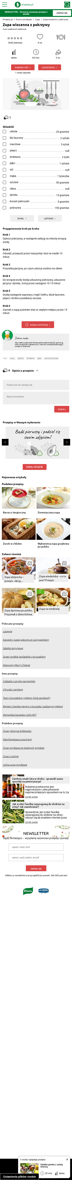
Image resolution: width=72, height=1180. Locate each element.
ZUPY (12, 358)
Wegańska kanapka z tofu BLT (19, 714)
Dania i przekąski (24, 19)
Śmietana (30, 358)
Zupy (37, 19)
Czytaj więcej (31, 797)
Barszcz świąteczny (14, 512)
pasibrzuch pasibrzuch (17, 29)
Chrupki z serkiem (13, 689)
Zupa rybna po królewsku (17, 731)
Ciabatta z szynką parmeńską (19, 681)
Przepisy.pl (8, 19)
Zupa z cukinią (10, 756)
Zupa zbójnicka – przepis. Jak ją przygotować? (14, 579)
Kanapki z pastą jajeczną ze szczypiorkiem (26, 639)
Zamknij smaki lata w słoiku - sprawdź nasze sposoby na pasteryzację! (37, 780)
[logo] (24, 5)
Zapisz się (36, 868)
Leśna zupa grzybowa (15, 764)
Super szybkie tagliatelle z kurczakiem (24, 656)
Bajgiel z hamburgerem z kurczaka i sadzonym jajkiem (33, 706)
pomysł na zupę (51, 358)
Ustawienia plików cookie (19, 1176)
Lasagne (7, 631)
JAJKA (39, 358)
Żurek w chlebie (12, 543)
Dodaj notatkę (39, 324)
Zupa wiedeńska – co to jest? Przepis (52, 578)
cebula (20, 358)
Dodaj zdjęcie (34, 467)
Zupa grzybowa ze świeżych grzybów (23, 747)
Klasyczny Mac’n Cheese (16, 665)
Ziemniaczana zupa (49, 512)
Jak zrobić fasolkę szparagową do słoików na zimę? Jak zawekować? (38, 805)
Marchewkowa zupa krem (17, 739)
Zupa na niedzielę (49, 608)
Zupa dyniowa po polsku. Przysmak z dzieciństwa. (18, 612)
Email (21, 218)
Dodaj (62, 409)
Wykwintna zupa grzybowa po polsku (53, 545)
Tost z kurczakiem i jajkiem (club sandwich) (26, 698)
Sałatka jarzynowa (13, 648)
